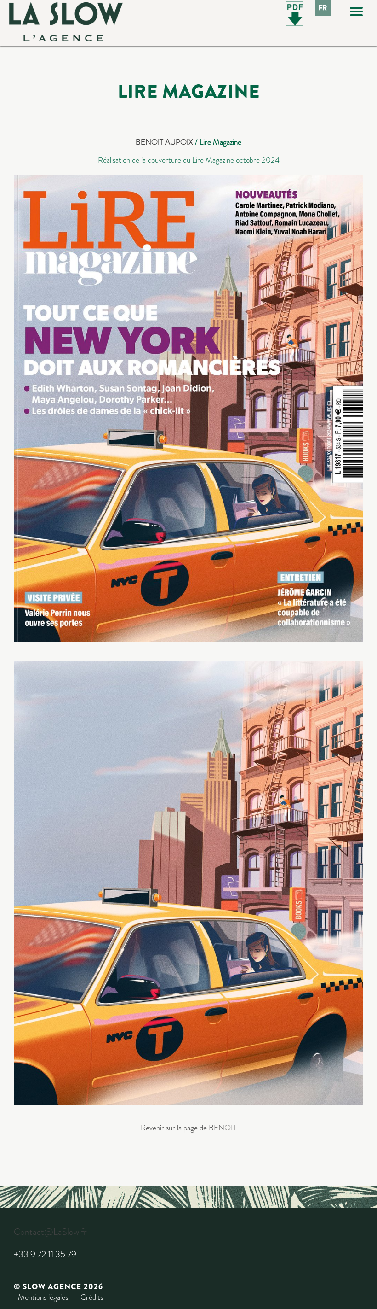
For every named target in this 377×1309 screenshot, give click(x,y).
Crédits (91, 1297)
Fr (323, 8)
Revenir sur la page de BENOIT (188, 1127)
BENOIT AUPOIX (164, 141)
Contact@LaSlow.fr (50, 1232)
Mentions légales (43, 1297)
